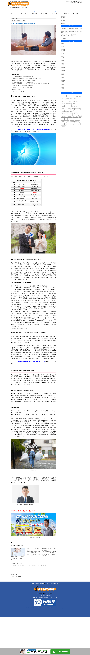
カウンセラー (64, 101)
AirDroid (64, 96)
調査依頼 (72, 121)
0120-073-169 (80, 1)
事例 (24, 565)
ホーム (13, 13)
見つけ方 (63, 121)
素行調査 (21, 563)
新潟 (63, 111)
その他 (62, 23)
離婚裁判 (18, 565)
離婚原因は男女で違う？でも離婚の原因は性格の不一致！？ (28, 78)
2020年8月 (62, 60)
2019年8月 (62, 73)
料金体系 (34, 13)
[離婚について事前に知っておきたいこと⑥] (34, 552)
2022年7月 (62, 43)
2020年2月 (62, 64)
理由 (32, 565)
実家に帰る (64, 108)
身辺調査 (67, 124)
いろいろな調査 (18, 576)
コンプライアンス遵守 (66, 103)
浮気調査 (17, 563)
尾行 (69, 108)
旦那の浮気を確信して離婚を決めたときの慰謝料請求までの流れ (18, 558)
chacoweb (69, 607)
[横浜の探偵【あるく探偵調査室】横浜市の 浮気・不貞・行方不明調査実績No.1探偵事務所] (18, 5)
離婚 (22, 565)
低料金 (78, 103)
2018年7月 (62, 84)
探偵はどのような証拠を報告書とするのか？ (24, 87)
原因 (30, 565)
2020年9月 (62, 59)
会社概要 (66, 13)
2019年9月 (62, 71)
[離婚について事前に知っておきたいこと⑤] (49, 552)
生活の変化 (64, 116)
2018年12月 (63, 78)
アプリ (67, 98)
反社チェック (68, 106)
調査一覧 (23, 13)
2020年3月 (62, 63)
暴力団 (71, 111)
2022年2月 (62, 47)
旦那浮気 (67, 111)
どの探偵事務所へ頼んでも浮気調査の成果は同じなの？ (31, 361)
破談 (80, 116)
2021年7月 (62, 56)
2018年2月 (62, 90)
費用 (63, 124)
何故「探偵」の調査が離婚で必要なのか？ (23, 85)
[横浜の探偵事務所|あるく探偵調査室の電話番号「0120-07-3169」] (35, 653)
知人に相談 (75, 116)
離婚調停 (45, 565)
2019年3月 (62, 74)
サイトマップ (77, 13)
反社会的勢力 (75, 106)
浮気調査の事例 (17, 89)
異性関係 (41, 565)
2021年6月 (62, 57)
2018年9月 (62, 81)
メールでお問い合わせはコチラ (74, 2)
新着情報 (13, 563)
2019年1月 (62, 77)
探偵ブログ (55, 13)
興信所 (73, 119)
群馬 (69, 119)
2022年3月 (62, 46)
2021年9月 (62, 53)
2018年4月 (62, 88)
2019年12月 (63, 67)
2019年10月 (63, 70)
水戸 (75, 111)
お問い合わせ (45, 13)
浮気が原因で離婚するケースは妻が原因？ (23, 82)
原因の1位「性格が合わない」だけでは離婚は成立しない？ (28, 80)
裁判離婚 (14, 565)
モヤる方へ (17, 574)
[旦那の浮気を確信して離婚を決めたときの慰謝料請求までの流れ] (18, 552)
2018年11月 (63, 80)
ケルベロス (75, 101)
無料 (74, 113)
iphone (73, 96)
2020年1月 (62, 66)
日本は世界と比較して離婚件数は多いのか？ (24, 76)
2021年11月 (63, 50)
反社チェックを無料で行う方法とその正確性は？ (69, 34)
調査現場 (77, 121)
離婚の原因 (36, 565)
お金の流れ (78, 96)
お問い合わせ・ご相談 (54, 583)
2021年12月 (63, 49)
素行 (63, 119)
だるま (63, 98)
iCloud (68, 96)
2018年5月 (62, 87)
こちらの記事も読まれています (21, 91)
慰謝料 (72, 108)
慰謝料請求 (77, 108)
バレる (73, 103)
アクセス (47, 583)
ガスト (70, 101)
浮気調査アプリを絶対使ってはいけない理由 (68, 35)
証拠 (68, 121)
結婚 (66, 119)
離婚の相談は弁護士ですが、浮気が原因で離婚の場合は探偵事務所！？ (31, 83)
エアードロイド (73, 98)
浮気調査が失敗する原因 (67, 113)
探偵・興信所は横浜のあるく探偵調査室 (45, 593)
